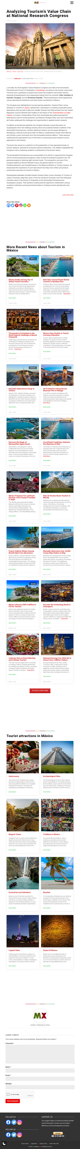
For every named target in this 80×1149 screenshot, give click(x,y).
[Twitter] (12, 205)
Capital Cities (14, 950)
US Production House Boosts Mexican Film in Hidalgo (55, 390)
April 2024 (20, 71)
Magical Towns (15, 834)
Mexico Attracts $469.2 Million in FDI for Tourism (22, 606)
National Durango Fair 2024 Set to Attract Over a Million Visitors (57, 659)
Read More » (13, 298)
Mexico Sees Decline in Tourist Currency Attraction (56, 334)
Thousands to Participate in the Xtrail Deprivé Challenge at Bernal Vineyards (23, 335)
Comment (10, 1043)
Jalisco (27, 108)
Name (8, 1067)
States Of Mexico (50, 950)
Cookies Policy (43, 1143)
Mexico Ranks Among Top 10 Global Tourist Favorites (21, 281)
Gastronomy (14, 776)
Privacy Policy (25, 1143)
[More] (29, 205)
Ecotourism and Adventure (20, 892)
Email (8, 1075)
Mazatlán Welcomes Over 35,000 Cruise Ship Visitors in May (56, 552)
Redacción (17, 78)
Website (9, 1084)
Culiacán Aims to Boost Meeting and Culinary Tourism (22, 659)
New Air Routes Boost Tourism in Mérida (56, 497)
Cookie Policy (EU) (54, 1143)
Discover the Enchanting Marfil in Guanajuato (57, 606)
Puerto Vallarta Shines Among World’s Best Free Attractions (21, 552)
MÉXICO (9, 71)
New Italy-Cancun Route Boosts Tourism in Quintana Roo (56, 281)
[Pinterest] (17, 205)
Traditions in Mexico (51, 834)
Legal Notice (34, 1143)
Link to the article (67, 195)
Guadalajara (40, 90)
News (14, 71)
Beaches (46, 892)
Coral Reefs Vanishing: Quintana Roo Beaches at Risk (56, 443)
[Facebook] (8, 205)
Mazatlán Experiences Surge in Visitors (21, 390)
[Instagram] (21, 205)
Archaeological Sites (51, 776)
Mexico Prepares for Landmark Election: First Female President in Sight (22, 498)
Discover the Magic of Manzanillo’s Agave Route (19, 443)
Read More (66, 294)
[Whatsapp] (25, 205)
